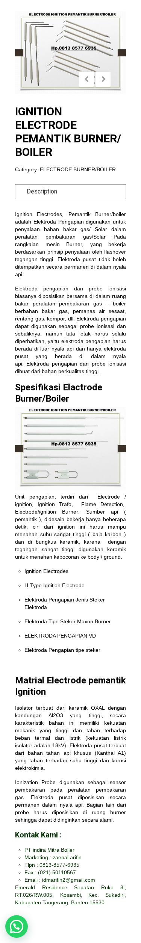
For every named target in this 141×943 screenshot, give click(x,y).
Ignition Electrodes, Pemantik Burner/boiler (70, 214)
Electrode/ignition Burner (46, 512)
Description (42, 191)
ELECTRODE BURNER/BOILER (78, 169)
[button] (16, 926)
